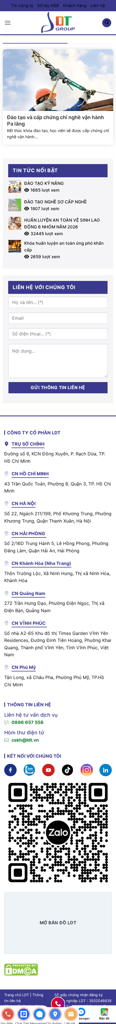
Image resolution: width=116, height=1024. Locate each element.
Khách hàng (74, 5)
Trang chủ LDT (16, 995)
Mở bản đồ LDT (58, 922)
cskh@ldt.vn (25, 740)
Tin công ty (22, 5)
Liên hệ (97, 5)
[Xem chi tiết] (10, 769)
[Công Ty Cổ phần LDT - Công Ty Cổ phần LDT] (58, 22)
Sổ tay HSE (48, 5)
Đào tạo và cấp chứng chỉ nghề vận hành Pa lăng (55, 120)
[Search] (106, 23)
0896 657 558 (28, 722)
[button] (7, 22)
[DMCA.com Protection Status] (21, 969)
